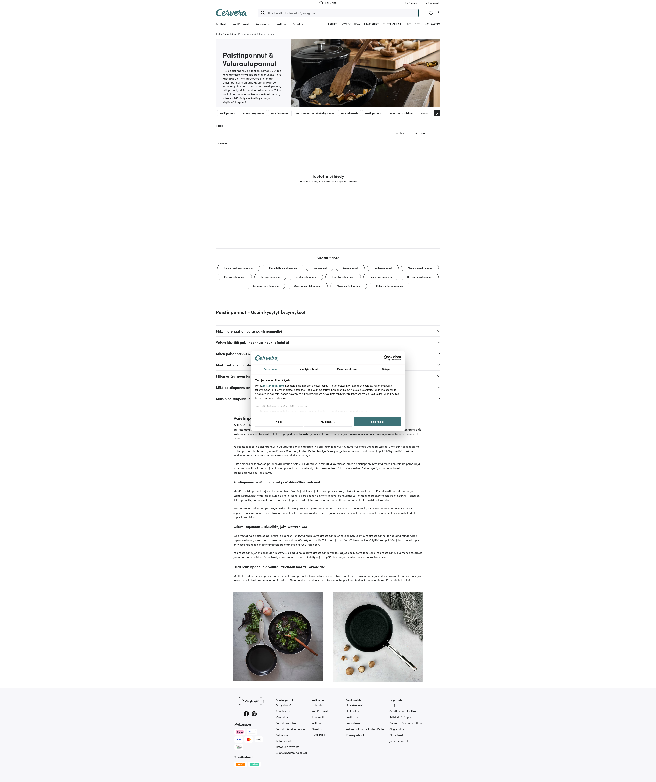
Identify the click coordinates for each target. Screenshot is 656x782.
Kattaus (316, 723)
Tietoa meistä (284, 741)
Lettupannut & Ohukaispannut (315, 113)
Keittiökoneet (320, 711)
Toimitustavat (284, 711)
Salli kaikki (377, 421)
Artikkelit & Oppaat (401, 717)
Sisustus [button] (298, 24)
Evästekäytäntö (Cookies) (291, 753)
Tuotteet (221, 24)
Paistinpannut (280, 113)
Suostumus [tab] (270, 369)
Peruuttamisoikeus (287, 723)
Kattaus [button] (281, 24)
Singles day (397, 729)
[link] (238, 268)
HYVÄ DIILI (318, 735)
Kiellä (279, 421)
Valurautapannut (253, 113)
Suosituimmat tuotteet (403, 711)
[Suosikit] (431, 13)
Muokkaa (326, 421)
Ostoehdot (282, 735)
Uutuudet (412, 24)
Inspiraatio (432, 24)
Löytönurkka (350, 24)
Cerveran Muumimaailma (406, 723)
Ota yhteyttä (283, 705)
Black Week (397, 735)
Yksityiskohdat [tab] (309, 369)
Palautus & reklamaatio (290, 729)
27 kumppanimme (273, 385)
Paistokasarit (349, 113)
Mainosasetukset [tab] (347, 369)
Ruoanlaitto (319, 717)
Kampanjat (371, 24)
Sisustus (317, 729)
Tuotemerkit (392, 24)
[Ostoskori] (437, 13)
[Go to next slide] (437, 113)
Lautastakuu (353, 723)
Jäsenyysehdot (355, 735)
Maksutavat (283, 717)
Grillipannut (227, 113)
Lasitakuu (352, 717)
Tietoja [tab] (386, 369)
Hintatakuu (353, 711)
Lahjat (393, 705)
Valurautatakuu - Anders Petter (365, 729)
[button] (263, 13)
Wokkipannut (373, 113)
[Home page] (231, 15)
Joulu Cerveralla (399, 741)
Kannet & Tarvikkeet (401, 113)
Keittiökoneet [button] (241, 24)
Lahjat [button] (332, 24)
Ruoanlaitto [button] (263, 24)
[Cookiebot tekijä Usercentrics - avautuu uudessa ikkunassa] (386, 358)
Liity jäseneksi (354, 705)
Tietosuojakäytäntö (287, 747)
